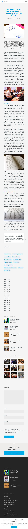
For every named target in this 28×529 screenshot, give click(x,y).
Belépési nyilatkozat (14, 453)
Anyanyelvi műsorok (8, 511)
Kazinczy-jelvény (15, 256)
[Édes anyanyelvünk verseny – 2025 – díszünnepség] (14, 375)
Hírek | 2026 (7, 279)
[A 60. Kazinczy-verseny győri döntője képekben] (21, 361)
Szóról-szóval (7, 270)
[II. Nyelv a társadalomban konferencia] (14, 361)
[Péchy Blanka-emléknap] (21, 368)
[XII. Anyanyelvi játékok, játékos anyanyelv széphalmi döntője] (7, 368)
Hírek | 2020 (7, 292)
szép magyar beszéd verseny (10, 267)
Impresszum (7, 498)
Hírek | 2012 (7, 308)
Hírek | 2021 (7, 289)
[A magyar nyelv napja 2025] (7, 375)
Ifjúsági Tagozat (8, 509)
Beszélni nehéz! (7, 254)
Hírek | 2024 (7, 283)
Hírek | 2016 (7, 300)
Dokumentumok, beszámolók (11, 500)
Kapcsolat (6, 496)
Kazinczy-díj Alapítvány (17, 254)
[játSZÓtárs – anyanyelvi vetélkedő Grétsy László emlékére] (7, 361)
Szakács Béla (16, 262)
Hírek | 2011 (7, 310)
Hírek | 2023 (7, 285)
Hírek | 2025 (7, 281)
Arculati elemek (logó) (9, 502)
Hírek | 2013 (7, 306)
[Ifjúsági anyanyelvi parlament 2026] (14, 368)
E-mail (5, 415)
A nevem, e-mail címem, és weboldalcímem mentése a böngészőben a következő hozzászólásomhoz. (14, 431)
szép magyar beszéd (8, 265)
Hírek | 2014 (7, 304)
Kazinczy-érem (7, 256)
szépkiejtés (20, 267)
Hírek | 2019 (7, 294)
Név (5, 409)
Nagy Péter (9, 18)
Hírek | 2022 (7, 287)
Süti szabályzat (7, 506)
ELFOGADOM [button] (14, 526)
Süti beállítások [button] (13, 524)
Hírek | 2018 (7, 296)
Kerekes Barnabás (17, 259)
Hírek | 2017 (7, 298)
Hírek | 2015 (7, 302)
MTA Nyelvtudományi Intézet (11, 515)
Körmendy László (8, 262)
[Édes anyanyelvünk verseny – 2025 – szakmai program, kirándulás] (21, 375)
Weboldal (6, 421)
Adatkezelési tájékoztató (10, 504)
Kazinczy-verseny (7, 259)
